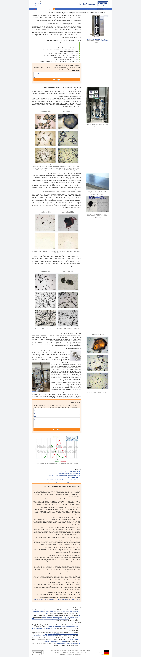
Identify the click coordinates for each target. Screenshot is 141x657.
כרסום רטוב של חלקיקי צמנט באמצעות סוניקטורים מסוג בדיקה (63, 482)
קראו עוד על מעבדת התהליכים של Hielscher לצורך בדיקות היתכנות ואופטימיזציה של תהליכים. (57, 599)
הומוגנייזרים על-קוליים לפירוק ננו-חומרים (68, 471)
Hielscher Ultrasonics (87, 3)
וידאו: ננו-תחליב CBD (73, 478)
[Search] (54, 9)
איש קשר (88, 9)
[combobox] (45, 9)
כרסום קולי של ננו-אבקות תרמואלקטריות (68, 473)
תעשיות (94, 9)
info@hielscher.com (36, 6)
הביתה (88, 650)
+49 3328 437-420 (37, 4)
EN (32, 9)
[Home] (103, 3)
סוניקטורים (106, 9)
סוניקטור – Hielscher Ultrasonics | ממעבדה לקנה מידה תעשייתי (62, 480)
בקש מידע (56, 80)
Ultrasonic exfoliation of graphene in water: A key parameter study (61, 640)
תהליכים (100, 9)
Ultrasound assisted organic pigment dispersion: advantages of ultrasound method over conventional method (55, 627)
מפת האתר (83, 652)
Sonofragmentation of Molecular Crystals (66, 643)
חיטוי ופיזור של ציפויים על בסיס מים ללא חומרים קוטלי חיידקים (63, 476)
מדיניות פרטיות (64, 652)
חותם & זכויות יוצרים (74, 652)
